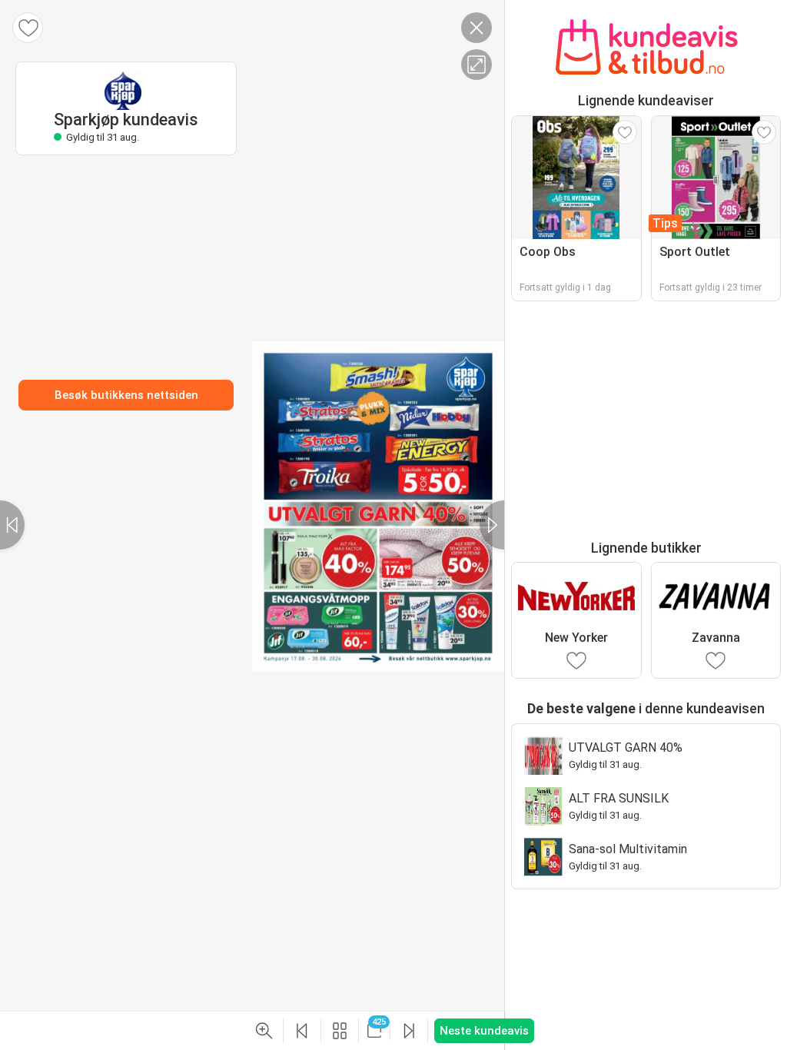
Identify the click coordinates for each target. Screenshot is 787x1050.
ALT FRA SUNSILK (619, 798)
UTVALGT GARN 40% (625, 747)
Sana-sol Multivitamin (628, 849)
